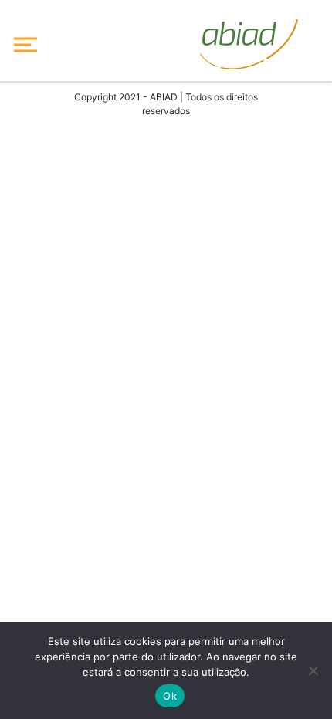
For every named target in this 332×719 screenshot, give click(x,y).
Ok (170, 696)
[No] (312, 670)
